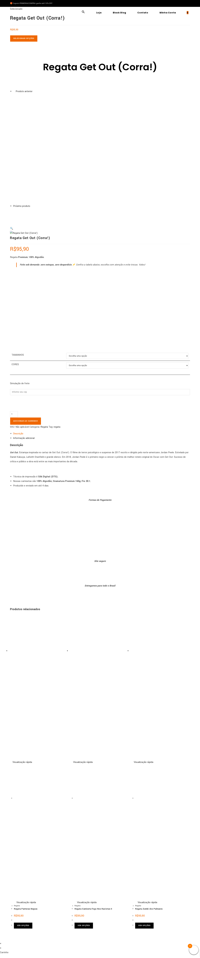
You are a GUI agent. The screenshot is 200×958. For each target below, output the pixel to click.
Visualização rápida (22, 762)
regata (57, 427)
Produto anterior (24, 91)
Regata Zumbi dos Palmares (148, 909)
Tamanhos (18, 355)
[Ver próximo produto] (32, 206)
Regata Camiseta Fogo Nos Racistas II (93, 909)
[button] (83, 12)
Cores (15, 364)
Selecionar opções (23, 38)
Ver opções (23, 925)
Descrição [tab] (18, 433)
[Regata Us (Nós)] (21, 216)
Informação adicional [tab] (24, 438)
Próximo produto (21, 206)
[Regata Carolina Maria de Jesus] (57, 148)
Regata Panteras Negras (25, 909)
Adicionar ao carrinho (25, 421)
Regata (44, 427)
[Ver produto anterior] (14, 91)
